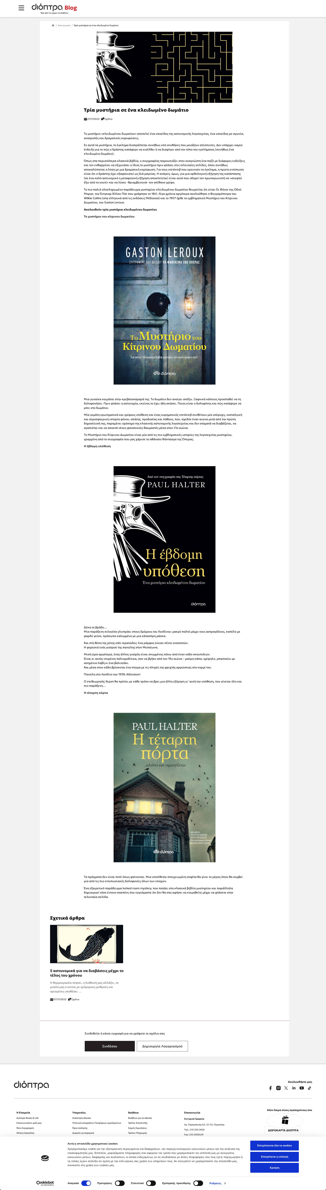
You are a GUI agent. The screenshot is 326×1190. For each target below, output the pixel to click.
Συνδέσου (109, 1046)
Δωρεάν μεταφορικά (83, 1132)
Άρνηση (274, 1167)
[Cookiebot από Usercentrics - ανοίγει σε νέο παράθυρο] (45, 1183)
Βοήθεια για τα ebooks (140, 1118)
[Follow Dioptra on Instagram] (278, 1088)
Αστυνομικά (64, 25)
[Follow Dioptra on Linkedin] (293, 1088)
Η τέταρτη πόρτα (96, 693)
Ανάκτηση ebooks (81, 1118)
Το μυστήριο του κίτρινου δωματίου (109, 216)
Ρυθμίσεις (215, 1183)
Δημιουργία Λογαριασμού (162, 1046)
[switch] (120, 1183)
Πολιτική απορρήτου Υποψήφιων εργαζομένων (96, 1122)
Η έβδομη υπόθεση (97, 446)
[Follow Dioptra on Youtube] (301, 1088)
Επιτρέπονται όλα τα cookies (274, 1145)
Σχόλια (108, 118)
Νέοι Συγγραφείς (25, 1128)
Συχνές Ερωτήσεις (137, 1128)
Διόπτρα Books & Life (27, 1118)
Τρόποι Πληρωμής (137, 1132)
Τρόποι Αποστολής (137, 1122)
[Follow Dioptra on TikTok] (309, 1088)
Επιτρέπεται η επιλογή (274, 1156)
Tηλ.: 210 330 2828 (194, 1129)
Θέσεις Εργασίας (25, 1132)
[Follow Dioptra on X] (286, 1088)
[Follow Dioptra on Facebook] (270, 1088)
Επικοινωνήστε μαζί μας (29, 1122)
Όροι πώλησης (79, 1128)
